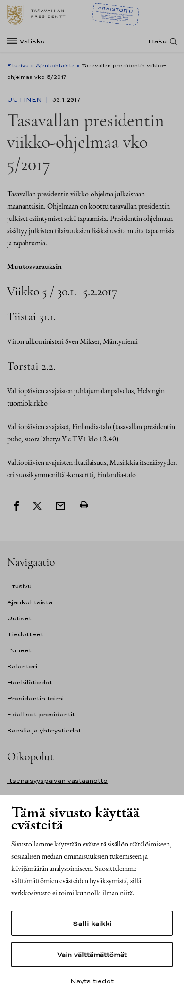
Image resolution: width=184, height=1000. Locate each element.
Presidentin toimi (35, 698)
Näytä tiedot (92, 980)
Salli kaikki (92, 923)
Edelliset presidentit (41, 714)
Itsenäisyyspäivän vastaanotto (57, 781)
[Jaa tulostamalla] (84, 505)
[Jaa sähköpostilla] (60, 505)
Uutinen (25, 100)
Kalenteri (22, 666)
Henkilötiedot (29, 682)
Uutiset (19, 618)
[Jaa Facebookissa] (16, 505)
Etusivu (18, 65)
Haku (157, 41)
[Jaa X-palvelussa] (37, 505)
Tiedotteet (25, 634)
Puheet (19, 650)
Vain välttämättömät (92, 954)
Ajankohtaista (55, 65)
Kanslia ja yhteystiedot (44, 730)
